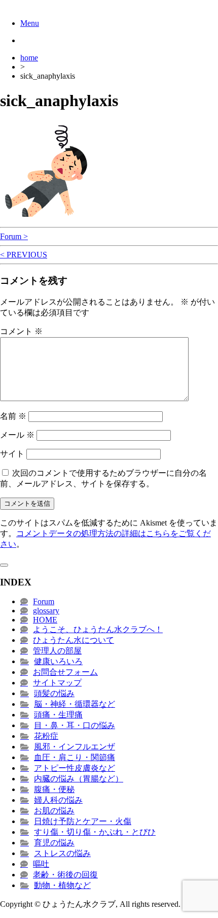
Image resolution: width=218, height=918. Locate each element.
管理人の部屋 (57, 650)
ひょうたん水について (73, 640)
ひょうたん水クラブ (36, 5)
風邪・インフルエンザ (74, 746)
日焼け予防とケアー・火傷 (82, 821)
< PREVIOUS (23, 254)
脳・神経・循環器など (74, 704)
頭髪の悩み (54, 693)
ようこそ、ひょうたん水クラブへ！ (98, 629)
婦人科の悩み (58, 800)
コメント (21, 331)
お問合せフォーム (65, 672)
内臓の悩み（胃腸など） (78, 778)
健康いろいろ (58, 661)
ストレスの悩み (62, 853)
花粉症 (46, 736)
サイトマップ (57, 682)
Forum (43, 601)
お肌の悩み (54, 810)
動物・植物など (62, 885)
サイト (12, 453)
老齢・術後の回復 (65, 874)
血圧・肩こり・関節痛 (74, 757)
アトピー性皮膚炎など (74, 768)
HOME (45, 619)
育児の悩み (54, 842)
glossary (46, 610)
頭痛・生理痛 (58, 714)
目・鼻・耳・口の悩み (74, 725)
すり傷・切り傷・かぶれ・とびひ (95, 832)
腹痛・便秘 (54, 789)
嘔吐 (41, 864)
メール (17, 435)
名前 (13, 416)
